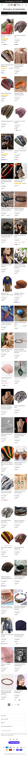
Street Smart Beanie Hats (19, 236)
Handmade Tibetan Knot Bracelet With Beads (6, 181)
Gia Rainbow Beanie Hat (6, 548)
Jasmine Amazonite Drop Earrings (19, 491)
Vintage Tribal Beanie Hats (20, 151)
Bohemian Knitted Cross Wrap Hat (19, 635)
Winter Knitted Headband (18, 691)
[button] (22, 5)
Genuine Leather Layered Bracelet (19, 94)
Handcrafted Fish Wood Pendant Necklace (19, 66)
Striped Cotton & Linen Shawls (7, 635)
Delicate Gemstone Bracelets (6, 434)
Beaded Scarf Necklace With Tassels (7, 293)
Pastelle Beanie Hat (6, 378)
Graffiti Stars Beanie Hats (6, 151)
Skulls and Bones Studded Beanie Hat (6, 577)
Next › (18, 704)
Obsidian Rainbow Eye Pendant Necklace (7, 209)
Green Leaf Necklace (20, 378)
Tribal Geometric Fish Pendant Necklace (7, 323)
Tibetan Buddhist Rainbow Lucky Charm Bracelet (20, 351)
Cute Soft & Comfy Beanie (19, 121)
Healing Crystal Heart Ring (20, 323)
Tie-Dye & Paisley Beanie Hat (19, 548)
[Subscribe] (26, 730)
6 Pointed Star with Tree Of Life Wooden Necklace (20, 266)
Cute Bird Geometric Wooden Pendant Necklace (20, 435)
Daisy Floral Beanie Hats (19, 406)
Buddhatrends (11, 754)
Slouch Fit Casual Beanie (6, 36)
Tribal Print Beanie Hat (7, 121)
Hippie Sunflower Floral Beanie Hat (7, 65)
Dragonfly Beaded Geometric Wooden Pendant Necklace (6, 407)
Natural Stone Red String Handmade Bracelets (6, 692)
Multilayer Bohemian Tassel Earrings (6, 350)
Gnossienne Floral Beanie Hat (6, 521)
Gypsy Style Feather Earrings (6, 265)
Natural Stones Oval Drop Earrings (19, 463)
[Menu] (2, 5)
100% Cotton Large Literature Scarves (6, 491)
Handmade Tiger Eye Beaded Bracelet (7, 236)
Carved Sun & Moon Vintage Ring (19, 664)
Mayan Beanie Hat (6, 93)
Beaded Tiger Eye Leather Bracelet (19, 209)
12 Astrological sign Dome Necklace (19, 577)
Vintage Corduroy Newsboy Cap (19, 293)
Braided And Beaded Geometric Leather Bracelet (20, 607)
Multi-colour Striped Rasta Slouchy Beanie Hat (7, 464)
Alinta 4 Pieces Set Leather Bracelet (19, 521)
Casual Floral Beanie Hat (20, 36)
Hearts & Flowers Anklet (5, 664)
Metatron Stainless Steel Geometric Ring (7, 606)
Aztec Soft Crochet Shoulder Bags (19, 180)
